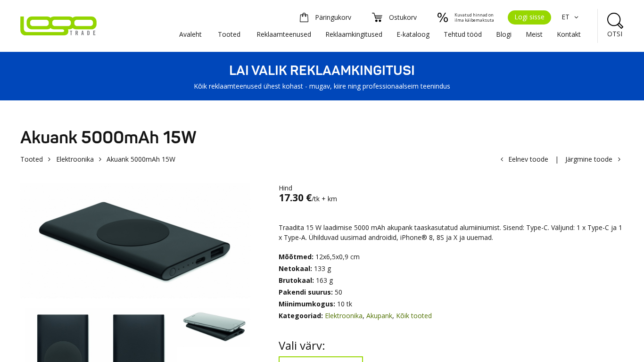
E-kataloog (412, 34)
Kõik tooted (414, 315)
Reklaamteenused (283, 34)
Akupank (379, 315)
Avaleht (190, 34)
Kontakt (569, 34)
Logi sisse (529, 16)
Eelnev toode (528, 159)
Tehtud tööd (463, 34)
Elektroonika (75, 159)
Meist (534, 34)
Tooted (229, 34)
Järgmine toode (588, 159)
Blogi (504, 34)
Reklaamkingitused (353, 34)
